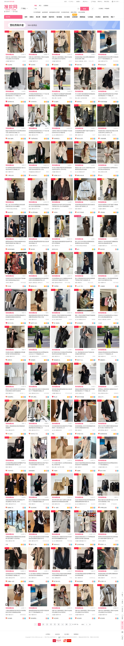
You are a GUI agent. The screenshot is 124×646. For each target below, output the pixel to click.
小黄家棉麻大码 (104, 138)
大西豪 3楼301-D (56, 393)
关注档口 (98, 17)
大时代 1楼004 (102, 541)
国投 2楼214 (32, 504)
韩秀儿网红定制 (34, 397)
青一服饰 (56, 507)
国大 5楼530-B (32, 614)
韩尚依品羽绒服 (104, 64)
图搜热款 (82, 17)
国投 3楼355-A (56, 208)
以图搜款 (46, 5)
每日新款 (59, 17)
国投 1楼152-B (79, 135)
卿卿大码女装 (80, 175)
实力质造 (67, 17)
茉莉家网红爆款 (34, 618)
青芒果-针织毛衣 (58, 581)
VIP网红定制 (103, 507)
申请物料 (107, 8)
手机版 (93, 1)
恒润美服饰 (80, 323)
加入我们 (66, 634)
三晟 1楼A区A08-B (33, 356)
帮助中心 (100, 1)
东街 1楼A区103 (10, 245)
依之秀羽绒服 (34, 212)
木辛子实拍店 (80, 212)
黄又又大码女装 (11, 323)
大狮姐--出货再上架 (11, 581)
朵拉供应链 (33, 507)
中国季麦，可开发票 (58, 286)
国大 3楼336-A (79, 578)
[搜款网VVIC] (10, 8)
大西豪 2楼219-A (56, 172)
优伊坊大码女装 (56, 249)
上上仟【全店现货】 (81, 286)
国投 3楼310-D (33, 319)
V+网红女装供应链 (11, 175)
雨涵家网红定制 (11, 397)
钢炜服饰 (31, 581)
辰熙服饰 (33, 360)
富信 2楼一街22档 (56, 98)
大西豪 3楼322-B (102, 467)
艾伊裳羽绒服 (80, 544)
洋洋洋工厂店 (34, 433)
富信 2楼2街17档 (10, 541)
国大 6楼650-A (102, 282)
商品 (35, 5)
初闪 (101, 175)
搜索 (84, 9)
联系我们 (76, 634)
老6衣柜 (33, 249)
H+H (78, 507)
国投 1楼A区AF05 (10, 578)
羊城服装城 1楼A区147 (35, 172)
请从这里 (9, 1)
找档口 (32, 17)
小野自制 (102, 212)
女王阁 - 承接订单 (104, 581)
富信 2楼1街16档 (102, 172)
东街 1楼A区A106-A (34, 393)
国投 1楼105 (78, 430)
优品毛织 (102, 249)
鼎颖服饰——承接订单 (104, 360)
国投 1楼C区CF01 (103, 61)
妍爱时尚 (9, 360)
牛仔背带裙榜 (37, 12)
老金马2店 (10, 212)
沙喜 (7, 544)
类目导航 (8, 17)
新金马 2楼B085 (10, 319)
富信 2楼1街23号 (10, 430)
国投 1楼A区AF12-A (11, 504)
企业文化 (57, 634)
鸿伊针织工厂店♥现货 (58, 544)
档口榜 (38, 17)
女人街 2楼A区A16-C (80, 319)
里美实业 (79, 101)
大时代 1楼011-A (79, 393)
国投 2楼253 (78, 282)
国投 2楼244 (101, 578)
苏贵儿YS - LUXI (102, 397)
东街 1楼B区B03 (56, 578)
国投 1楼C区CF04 (10, 98)
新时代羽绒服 (80, 397)
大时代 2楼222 (102, 504)
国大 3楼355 (32, 467)
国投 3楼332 (9, 467)
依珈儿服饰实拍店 (11, 138)
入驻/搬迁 (100, 8)
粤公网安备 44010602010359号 (68, 637)
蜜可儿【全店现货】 (34, 544)
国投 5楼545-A (9, 393)
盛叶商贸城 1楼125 (103, 430)
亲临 (53, 433)
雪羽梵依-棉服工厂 (11, 101)
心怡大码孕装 (81, 12)
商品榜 (44, 17)
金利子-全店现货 (34, 323)
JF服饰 (55, 470)
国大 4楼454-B (9, 172)
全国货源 (75, 17)
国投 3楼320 (78, 467)
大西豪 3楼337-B (10, 356)
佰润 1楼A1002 (56, 504)
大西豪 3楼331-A (33, 245)
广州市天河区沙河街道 (11, 208)
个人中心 (71, 1)
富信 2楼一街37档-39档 (58, 467)
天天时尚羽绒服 (34, 101)
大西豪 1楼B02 (102, 208)
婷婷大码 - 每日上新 (81, 64)
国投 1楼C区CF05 (33, 135)
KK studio (9, 433)
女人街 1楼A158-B (57, 319)
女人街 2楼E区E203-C (58, 135)
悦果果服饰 (32, 470)
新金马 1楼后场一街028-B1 (82, 61)
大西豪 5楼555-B (10, 61)
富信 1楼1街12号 (79, 356)
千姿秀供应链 (34, 138)
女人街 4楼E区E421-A (81, 504)
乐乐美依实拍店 (65, 12)
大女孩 (100, 323)
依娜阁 (78, 470)
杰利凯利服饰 (10, 249)
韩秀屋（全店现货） (104, 544)
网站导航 (106, 1)
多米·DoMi (103, 470)
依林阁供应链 (103, 433)
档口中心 (85, 1)
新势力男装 (74, 12)
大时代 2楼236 (9, 282)
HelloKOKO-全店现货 (34, 175)
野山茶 (55, 397)
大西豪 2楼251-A (102, 245)
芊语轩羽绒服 (103, 101)
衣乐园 (9, 286)
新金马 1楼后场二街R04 (104, 319)
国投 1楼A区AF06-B (57, 282)
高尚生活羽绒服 (81, 138)
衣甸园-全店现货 (81, 433)
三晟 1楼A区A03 (102, 98)
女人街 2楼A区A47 (80, 172)
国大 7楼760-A (56, 245)
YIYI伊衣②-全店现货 (11, 470)
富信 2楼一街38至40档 (81, 98)
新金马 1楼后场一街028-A (105, 135)
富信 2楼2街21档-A (103, 393)
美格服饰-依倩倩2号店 (58, 360)
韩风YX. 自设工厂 (81, 360)
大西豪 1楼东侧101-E (80, 541)
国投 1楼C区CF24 (33, 541)
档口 (40, 5)
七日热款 (90, 17)
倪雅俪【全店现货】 (11, 507)
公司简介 (48, 634)
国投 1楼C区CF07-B (34, 208)
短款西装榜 (45, 12)
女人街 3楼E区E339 (57, 541)
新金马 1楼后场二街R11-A (35, 282)
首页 (65, 1)
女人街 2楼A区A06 (57, 430)
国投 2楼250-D (56, 356)
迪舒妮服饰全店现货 (54, 12)
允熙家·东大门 (57, 175)
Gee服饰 (56, 101)
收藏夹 (78, 1)
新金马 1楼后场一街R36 (12, 135)
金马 (78, 249)
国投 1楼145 (32, 98)
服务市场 (105, 17)
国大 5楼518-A (32, 578)
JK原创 (55, 212)
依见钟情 (9, 64)
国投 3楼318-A (9, 614)
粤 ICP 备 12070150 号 (51, 637)
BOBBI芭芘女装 (58, 138)
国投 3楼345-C (102, 356)
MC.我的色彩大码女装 (58, 323)
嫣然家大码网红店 (34, 286)
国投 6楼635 (78, 208)
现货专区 (51, 17)
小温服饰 (102, 286)
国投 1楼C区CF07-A (34, 430)
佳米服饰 (9, 618)
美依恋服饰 (80, 581)
